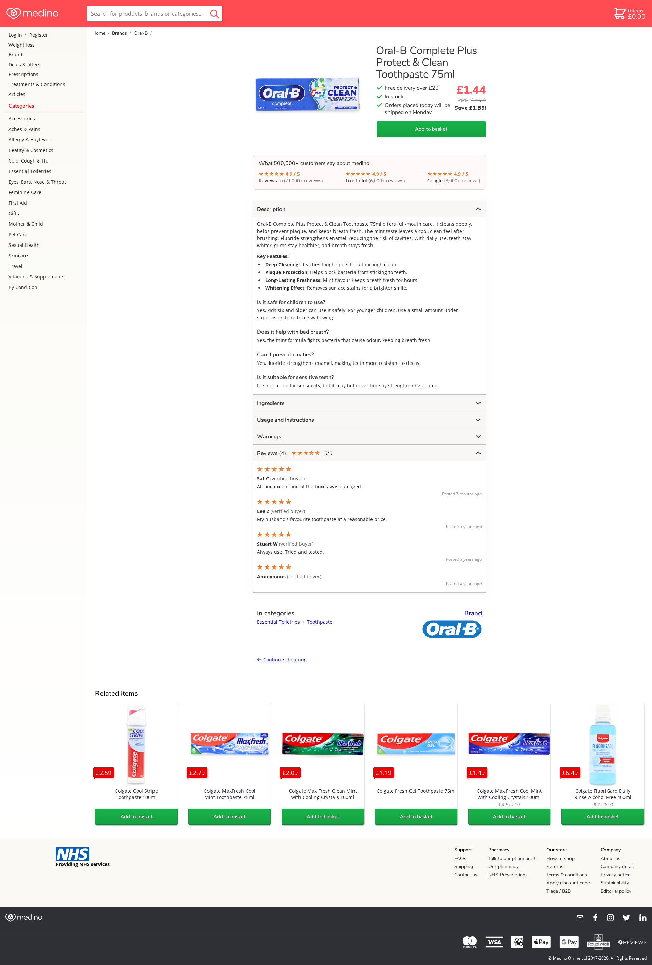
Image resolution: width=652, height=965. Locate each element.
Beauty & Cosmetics (30, 150)
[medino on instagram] (607, 917)
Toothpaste (319, 622)
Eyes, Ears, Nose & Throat (37, 182)
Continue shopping (284, 659)
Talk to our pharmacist (512, 858)
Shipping (463, 866)
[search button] (214, 13)
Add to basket (431, 128)
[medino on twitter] (623, 917)
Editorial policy (616, 891)
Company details (618, 866)
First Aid (17, 203)
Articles (16, 94)
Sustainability (615, 883)
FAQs (460, 858)
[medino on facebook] (591, 917)
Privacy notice (615, 874)
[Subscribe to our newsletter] (577, 917)
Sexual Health (24, 245)
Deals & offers (24, 64)
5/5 (294, 453)
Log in (15, 35)
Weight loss (21, 44)
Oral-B (141, 33)
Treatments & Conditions (36, 84)
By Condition (22, 287)
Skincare (18, 255)
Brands (16, 54)
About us (610, 858)
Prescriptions (23, 74)
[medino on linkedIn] (640, 917)
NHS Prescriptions (508, 874)
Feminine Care (24, 192)
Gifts (13, 213)
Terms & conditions (566, 874)
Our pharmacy (503, 866)
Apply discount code (568, 883)
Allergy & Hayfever (29, 139)
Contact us (465, 874)
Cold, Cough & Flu (28, 160)
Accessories (21, 118)
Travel (15, 266)
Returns (554, 866)
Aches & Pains (24, 129)
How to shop (560, 858)
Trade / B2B (558, 891)
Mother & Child (25, 224)
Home (98, 33)
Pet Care (18, 234)
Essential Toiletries (29, 171)
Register (38, 35)
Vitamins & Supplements (36, 276)
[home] (42, 13)
